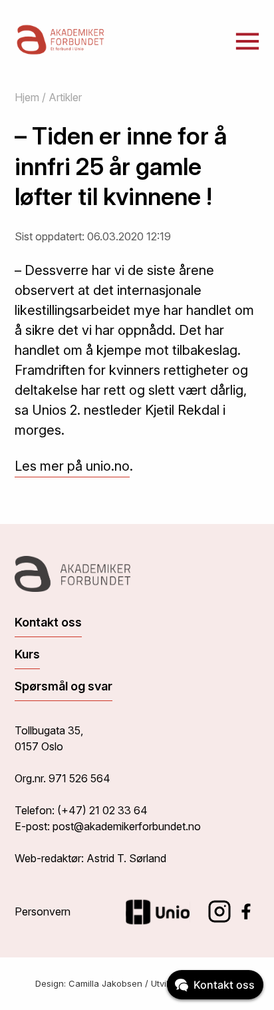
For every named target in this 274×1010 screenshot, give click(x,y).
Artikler (65, 97)
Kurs (27, 654)
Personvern (42, 911)
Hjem (27, 97)
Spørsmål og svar (63, 686)
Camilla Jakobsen (105, 983)
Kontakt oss (48, 622)
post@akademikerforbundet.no (127, 826)
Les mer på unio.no (72, 466)
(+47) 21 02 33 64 (102, 810)
